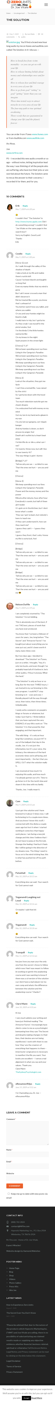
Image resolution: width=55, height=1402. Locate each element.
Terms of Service (13, 1366)
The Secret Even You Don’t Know (21, 1313)
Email (9, 1161)
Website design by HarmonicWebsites (23, 1251)
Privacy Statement (14, 1372)
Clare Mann (22, 1003)
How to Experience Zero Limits (19, 1305)
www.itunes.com (40, 134)
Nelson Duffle (23, 604)
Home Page (14, 1268)
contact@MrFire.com (20, 1226)
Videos (12, 1279)
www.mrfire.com (14, 152)
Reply (25, 206)
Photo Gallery (15, 1283)
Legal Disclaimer (13, 1361)
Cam (18, 801)
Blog (11, 1272)
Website (10, 1173)
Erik (18, 205)
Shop (11, 1275)
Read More (36, 1398)
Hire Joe (12, 1290)
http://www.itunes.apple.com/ (29, 221)
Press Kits (13, 1286)
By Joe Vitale (30, 34)
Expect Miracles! (13, 1245)
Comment (11, 1119)
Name (9, 1150)
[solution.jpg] (13, 42)
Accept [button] (26, 1398)
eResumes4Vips (24, 1083)
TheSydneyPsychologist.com (28, 1072)
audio (23, 37)
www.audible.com (35, 138)
